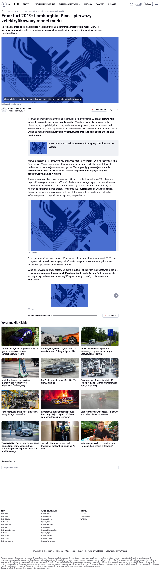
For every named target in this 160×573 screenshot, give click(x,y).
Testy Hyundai (6, 525)
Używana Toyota (46, 538)
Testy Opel (4, 533)
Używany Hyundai (47, 525)
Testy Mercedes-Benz (8, 530)
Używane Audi (45, 514)
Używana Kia (45, 527)
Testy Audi (4, 514)
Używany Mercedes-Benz (49, 530)
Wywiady (100, 4)
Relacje (112, 4)
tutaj (48, 568)
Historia (88, 4)
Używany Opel (45, 533)
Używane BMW (46, 516)
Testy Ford (4, 522)
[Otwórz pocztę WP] (132, 4)
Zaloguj (148, 4)
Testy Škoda (5, 536)
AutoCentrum (85, 516)
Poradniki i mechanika (45, 4)
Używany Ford (45, 522)
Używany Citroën (46, 519)
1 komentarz (100, 109)
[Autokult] (15, 4)
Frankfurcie (33, 279)
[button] (139, 4)
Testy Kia (4, 527)
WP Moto (83, 519)
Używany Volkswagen (48, 541)
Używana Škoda (46, 536)
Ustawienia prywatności (116, 551)
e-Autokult (83, 514)
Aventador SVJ (90, 160)
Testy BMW (4, 516)
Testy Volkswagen (7, 541)
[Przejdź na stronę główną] (4, 6)
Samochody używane (68, 4)
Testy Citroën (5, 519)
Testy (26, 4)
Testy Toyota (5, 538)
